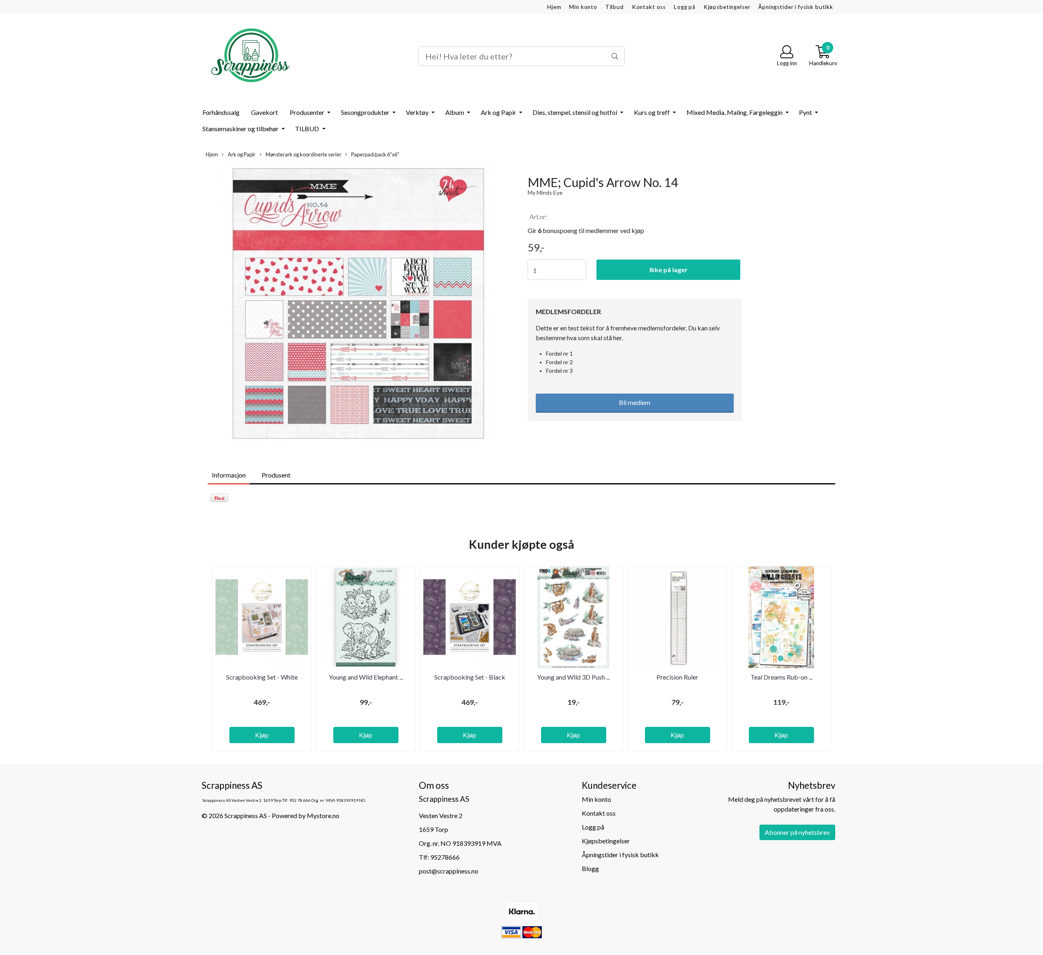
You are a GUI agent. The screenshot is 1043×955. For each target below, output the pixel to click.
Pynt (806, 112)
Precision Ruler (677, 677)
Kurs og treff (652, 112)
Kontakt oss (649, 7)
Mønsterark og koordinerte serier (303, 154)
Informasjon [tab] (229, 475)
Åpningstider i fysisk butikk (795, 7)
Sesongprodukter (366, 112)
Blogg (590, 868)
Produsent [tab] (276, 475)
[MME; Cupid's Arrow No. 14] (358, 304)
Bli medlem (634, 402)
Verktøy (418, 112)
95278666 (445, 857)
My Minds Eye (545, 192)
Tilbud (614, 7)
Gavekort (264, 112)
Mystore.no (323, 815)
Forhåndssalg (221, 112)
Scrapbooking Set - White (262, 677)
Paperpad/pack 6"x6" (374, 154)
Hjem (554, 7)
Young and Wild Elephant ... (366, 677)
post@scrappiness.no (448, 871)
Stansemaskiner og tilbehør (241, 128)
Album (455, 112)
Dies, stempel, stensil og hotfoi (575, 112)
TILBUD (307, 128)
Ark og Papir (499, 112)
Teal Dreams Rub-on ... (781, 677)
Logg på (684, 7)
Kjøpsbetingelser (727, 7)
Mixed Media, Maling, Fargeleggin (735, 112)
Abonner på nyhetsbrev (797, 832)
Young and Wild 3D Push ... (573, 677)
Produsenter (308, 112)
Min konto (583, 7)
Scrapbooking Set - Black (469, 677)
